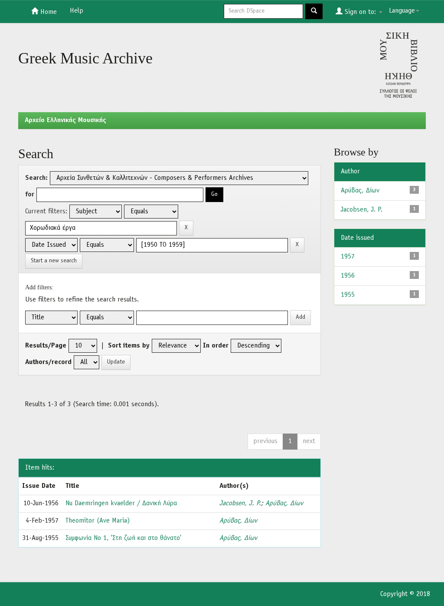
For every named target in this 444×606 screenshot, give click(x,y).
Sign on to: (360, 12)
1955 (348, 294)
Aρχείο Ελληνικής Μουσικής (65, 120)
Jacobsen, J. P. (240, 503)
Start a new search (54, 261)
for (29, 194)
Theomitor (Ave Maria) (97, 520)
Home (47, 12)
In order (216, 345)
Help (76, 10)
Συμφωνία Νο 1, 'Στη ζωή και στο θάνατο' (123, 538)
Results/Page (45, 345)
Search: (36, 178)
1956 (348, 275)
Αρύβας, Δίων (284, 503)
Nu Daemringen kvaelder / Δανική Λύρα (121, 503)
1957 (348, 256)
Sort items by (129, 345)
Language (402, 10)
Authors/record (48, 362)
